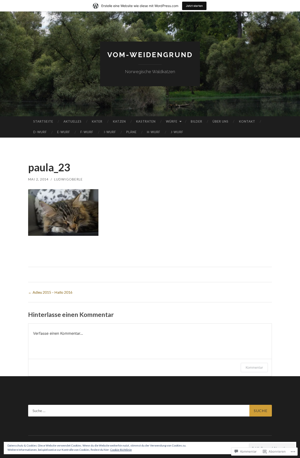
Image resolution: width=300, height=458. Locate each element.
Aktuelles (73, 121)
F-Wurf (86, 132)
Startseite (43, 121)
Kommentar (254, 367)
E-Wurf (63, 132)
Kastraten (146, 121)
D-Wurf (40, 132)
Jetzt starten (194, 6)
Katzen (119, 121)
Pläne (131, 132)
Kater (97, 121)
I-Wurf (110, 132)
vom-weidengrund (150, 55)
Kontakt (247, 121)
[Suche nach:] (150, 411)
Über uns (221, 121)
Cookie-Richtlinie (121, 449)
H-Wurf (153, 132)
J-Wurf (177, 132)
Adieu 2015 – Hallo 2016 (50, 292)
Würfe (171, 121)
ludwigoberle (68, 179)
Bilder (196, 121)
